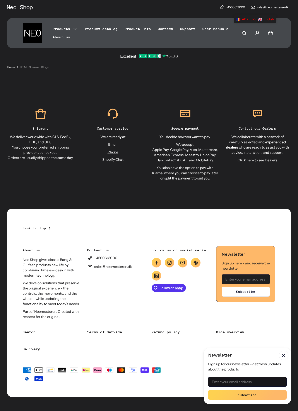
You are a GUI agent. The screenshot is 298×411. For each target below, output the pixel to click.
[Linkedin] (156, 276)
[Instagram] (169, 262)
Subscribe (245, 291)
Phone (113, 152)
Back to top (34, 228)
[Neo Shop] (32, 33)
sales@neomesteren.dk (272, 7)
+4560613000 (235, 7)
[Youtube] (182, 262)
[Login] (257, 33)
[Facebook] (156, 262)
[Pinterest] (195, 262)
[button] (244, 33)
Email (112, 144)
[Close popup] (283, 355)
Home (11, 67)
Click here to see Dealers (257, 160)
